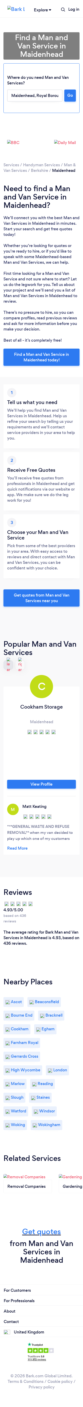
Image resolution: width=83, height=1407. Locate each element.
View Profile (41, 784)
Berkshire (39, 170)
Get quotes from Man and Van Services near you (41, 598)
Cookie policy (60, 1381)
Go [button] (70, 95)
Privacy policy (42, 1387)
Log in (73, 9)
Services (11, 165)
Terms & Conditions (26, 1381)
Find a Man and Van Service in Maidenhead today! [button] (41, 357)
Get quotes (41, 1231)
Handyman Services (41, 165)
